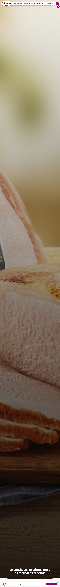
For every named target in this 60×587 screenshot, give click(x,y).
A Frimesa (26, 3)
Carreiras (39, 3)
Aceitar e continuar (51, 584)
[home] (6, 4)
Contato (49, 3)
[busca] (57, 3)
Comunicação (44, 3)
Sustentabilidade (32, 3)
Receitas (21, 3)
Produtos (16, 3)
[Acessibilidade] (58, 6)
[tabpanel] (30, 289)
